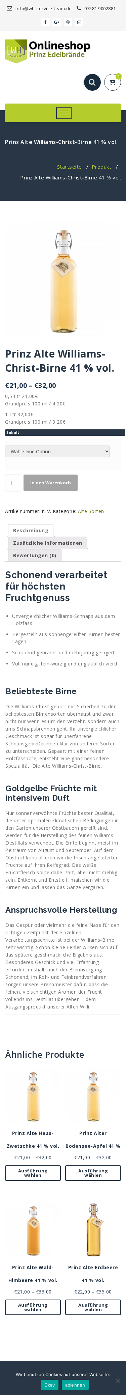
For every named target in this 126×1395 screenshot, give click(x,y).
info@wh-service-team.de (43, 8)
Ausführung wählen (33, 1173)
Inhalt (13, 432)
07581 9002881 (99, 8)
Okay (49, 1385)
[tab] (30, 530)
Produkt (102, 166)
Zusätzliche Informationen (47, 543)
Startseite (69, 166)
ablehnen (75, 1385)
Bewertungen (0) (34, 555)
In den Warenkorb (50, 483)
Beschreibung (30, 530)
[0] (116, 83)
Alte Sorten (91, 511)
